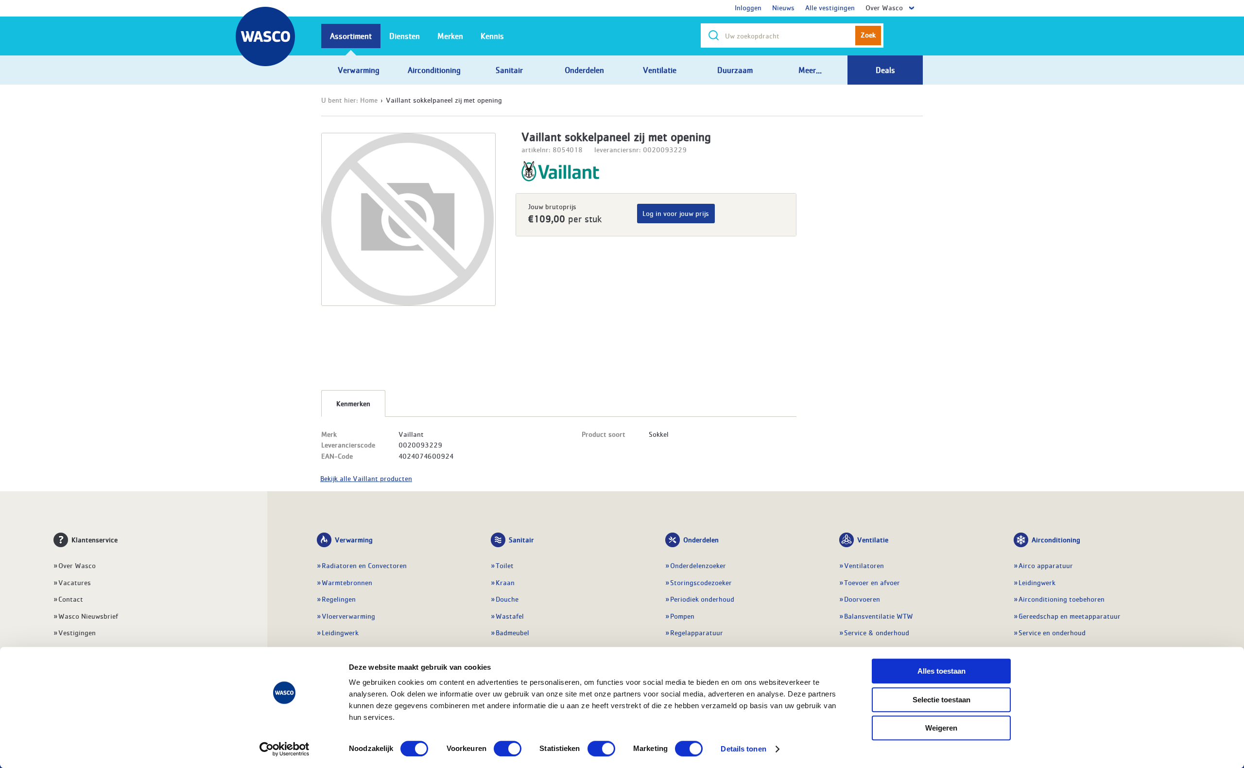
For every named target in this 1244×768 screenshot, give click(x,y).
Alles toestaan (941, 671)
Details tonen (743, 749)
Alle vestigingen (830, 7)
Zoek (868, 34)
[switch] (507, 748)
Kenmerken (353, 403)
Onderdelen (701, 539)
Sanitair (521, 539)
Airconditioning (1056, 539)
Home (369, 99)
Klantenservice (94, 539)
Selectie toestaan (941, 700)
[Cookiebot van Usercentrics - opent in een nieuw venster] (284, 749)
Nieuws (783, 7)
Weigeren (941, 728)
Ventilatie (872, 539)
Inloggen (748, 7)
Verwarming (354, 539)
